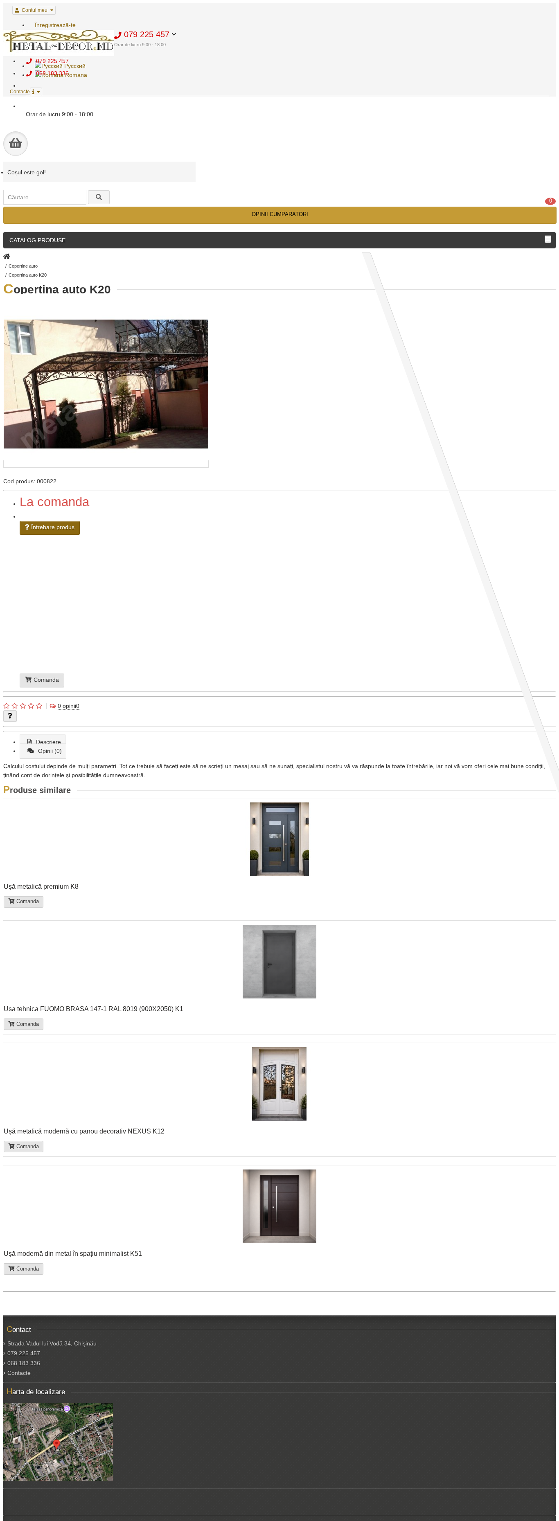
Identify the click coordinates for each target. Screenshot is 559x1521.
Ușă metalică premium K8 (41, 886)
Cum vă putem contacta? (222, 614)
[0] (15, 143)
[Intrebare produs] (10, 716)
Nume (192, 591)
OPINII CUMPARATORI (280, 214)
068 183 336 (23, 1363)
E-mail (195, 598)
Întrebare (204, 611)
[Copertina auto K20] (106, 464)
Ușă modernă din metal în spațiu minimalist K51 (73, 1253)
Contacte (19, 1373)
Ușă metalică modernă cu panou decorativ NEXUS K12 (84, 1131)
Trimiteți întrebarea (219, 621)
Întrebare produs (51, 527)
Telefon (195, 594)
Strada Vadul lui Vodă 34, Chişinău (52, 1343)
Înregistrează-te (55, 25)
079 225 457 (23, 1353)
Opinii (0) (50, 751)
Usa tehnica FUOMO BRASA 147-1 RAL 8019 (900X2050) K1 (93, 1008)
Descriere (48, 742)
